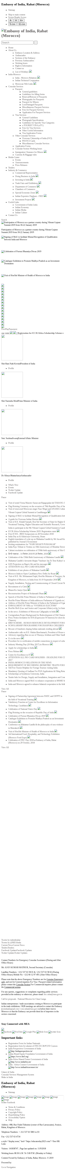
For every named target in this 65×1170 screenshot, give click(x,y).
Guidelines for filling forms (33, 94)
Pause (11, 329)
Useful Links (13, 202)
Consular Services (15, 86)
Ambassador (20, 55)
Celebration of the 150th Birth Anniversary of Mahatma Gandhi (34, 557)
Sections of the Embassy (25, 58)
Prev (3, 329)
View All (5, 689)
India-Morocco (14, 74)
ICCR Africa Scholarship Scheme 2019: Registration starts (32, 531)
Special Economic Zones (25, 193)
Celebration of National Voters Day (23, 709)
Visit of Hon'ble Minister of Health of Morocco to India (31, 731)
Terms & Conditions (16, 1107)
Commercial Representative (26, 173)
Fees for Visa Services (31, 128)
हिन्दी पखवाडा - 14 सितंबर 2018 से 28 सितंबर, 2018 (28, 554)
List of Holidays (22, 72)
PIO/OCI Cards (28, 141)
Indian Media (20, 210)
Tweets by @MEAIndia (11, 942)
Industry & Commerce (17, 170)
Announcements (22, 162)
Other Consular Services (25, 136)
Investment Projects (23, 199)
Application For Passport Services (36, 112)
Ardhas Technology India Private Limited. (29, 1162)
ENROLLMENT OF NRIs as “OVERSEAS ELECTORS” (32, 605)
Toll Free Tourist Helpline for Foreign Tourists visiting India (33, 668)
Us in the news (14, 638)
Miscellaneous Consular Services (35, 143)
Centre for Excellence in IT (19, 655)
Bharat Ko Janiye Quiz (18, 590)
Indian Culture (21, 212)
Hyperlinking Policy (16, 1115)
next (15, 329)
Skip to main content (16, 14)
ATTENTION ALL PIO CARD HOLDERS (26, 567)
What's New (13, 485)
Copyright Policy (15, 1112)
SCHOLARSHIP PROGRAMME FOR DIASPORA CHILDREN (36, 625)
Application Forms (23, 146)
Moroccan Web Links (24, 84)
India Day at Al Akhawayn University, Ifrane (26, 536)
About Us (12, 50)
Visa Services (20, 115)
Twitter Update (14, 490)
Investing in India (22, 180)
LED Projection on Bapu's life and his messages (28, 564)
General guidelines (29, 91)
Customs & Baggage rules (26, 155)
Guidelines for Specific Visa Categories (38, 123)
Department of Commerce (26, 186)
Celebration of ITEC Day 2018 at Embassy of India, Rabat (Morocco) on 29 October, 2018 (32, 741)
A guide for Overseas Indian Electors (23, 519)
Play (7, 329)
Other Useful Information (32, 130)
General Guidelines (30, 117)
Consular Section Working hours (28, 148)
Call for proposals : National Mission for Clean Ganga (23, 999)
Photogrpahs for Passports (33, 99)
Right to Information (23, 66)
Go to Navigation (8, 1167)
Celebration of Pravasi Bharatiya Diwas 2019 (27, 716)
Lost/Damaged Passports (32, 104)
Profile (11, 368)
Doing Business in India (25, 176)
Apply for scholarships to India (21, 648)
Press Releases (21, 165)
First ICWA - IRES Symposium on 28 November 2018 (31, 534)
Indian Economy (22, 207)
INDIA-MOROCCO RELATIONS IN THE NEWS (29, 662)
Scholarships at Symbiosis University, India (26, 674)
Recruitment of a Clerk (17, 586)
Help (10, 1120)
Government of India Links (26, 205)
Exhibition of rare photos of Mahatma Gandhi (27, 570)
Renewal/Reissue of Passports (34, 97)
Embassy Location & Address (27, 53)
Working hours (21, 63)
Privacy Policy (14, 1110)
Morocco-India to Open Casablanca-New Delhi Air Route (32, 573)
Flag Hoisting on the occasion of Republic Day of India (31, 712)
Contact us (19, 68)
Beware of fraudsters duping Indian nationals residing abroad (33, 629)
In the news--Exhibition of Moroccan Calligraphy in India (32, 611)
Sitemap (11, 10)
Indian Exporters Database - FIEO (29, 196)
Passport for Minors (30, 102)
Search (4, 220)
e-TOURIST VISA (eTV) (33, 125)
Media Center (13, 157)
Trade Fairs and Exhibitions (26, 183)
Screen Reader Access (17, 17)
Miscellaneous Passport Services (35, 107)
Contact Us (13, 215)
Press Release (14, 651)
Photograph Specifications (33, 120)
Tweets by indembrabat (10, 940)
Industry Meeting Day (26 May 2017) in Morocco (29, 644)
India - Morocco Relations (26, 78)
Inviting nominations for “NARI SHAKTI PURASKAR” (32, 544)
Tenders (11, 167)
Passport (18, 89)
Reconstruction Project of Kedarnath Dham (26, 593)
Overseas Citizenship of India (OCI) (37, 138)
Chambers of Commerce (25, 189)
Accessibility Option (16, 1117)
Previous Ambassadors (24, 60)
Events (18, 160)
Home (10, 47)
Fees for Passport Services (33, 110)
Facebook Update (15, 492)
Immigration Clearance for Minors (29, 152)
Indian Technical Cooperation (27, 80)
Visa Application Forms (32, 133)
